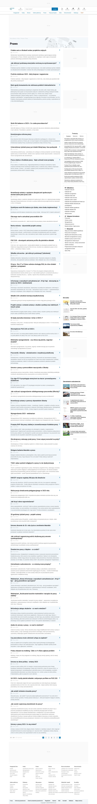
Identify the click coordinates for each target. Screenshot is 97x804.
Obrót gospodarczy (14, 771)
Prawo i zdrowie (39, 778)
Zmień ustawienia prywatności (35, 800)
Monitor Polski (39, 786)
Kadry (23, 12)
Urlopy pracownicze (69, 224)
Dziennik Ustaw (39, 784)
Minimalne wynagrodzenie (66, 786)
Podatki (11, 768)
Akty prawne (38, 782)
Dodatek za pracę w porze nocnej (72, 238)
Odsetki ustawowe (65, 790)
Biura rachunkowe (65, 766)
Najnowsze (75, 136)
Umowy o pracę (68, 220)
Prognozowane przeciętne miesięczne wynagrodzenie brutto (74, 247)
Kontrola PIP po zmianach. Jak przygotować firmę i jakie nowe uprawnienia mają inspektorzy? (74, 150)
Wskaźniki (70, 229)
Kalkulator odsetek (52, 789)
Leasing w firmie (51, 775)
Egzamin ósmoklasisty (27, 794)
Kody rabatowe (77, 787)
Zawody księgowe (13, 775)
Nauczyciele (25, 787)
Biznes (28, 12)
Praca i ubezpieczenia (53, 771)
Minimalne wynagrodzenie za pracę (73, 236)
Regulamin (47, 800)
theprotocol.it (77, 792)
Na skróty (76, 782)
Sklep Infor (38, 776)
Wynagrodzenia (68, 222)
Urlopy (24, 773)
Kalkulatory (70, 188)
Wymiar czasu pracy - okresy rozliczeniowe (75, 242)
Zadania (11, 787)
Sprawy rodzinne (39, 768)
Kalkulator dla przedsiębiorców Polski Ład (74, 201)
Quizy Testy (67, 250)
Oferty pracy (76, 794)
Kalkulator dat (68, 191)
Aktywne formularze (73, 216)
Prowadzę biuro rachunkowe (67, 770)
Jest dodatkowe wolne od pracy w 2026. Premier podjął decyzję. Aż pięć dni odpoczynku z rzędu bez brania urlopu (73, 162)
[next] (60, 737)
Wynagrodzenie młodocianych (72, 240)
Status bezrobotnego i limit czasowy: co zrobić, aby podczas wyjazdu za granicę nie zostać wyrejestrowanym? (74, 154)
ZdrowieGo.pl (77, 784)
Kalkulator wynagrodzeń (70, 193)
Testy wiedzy (25, 795)
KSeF (82, 12)
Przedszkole (25, 784)
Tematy (22, 38)
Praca (37, 775)
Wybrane (81, 136)
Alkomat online (68, 213)
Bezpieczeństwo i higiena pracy (72, 226)
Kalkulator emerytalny (70, 211)
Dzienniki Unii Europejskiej (41, 789)
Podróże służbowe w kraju (66, 784)
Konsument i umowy (40, 771)
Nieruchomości (67, 12)
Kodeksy (37, 792)
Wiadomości (76, 768)
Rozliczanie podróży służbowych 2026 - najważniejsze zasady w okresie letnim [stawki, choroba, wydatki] (73, 177)
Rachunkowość (13, 770)
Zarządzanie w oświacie (28, 790)
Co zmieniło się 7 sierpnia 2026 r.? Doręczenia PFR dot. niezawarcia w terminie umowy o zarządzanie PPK (74, 158)
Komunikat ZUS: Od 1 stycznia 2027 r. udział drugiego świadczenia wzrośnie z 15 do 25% (74, 147)
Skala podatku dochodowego (67, 792)
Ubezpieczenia (26, 771)
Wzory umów (77, 789)
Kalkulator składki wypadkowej (72, 207)
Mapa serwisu (78, 800)
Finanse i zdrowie (52, 776)
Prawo (44, 12)
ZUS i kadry (12, 773)
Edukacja (76, 12)
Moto (60, 12)
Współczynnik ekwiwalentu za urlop (73, 234)
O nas (11, 800)
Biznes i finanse (51, 768)
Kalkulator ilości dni (52, 786)
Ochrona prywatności (20, 800)
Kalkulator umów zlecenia (71, 197)
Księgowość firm (14, 766)
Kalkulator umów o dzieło (71, 199)
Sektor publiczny (37, 12)
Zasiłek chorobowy (69, 244)
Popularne (68, 136)
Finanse (76, 771)
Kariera (54, 800)
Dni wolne (66, 298)
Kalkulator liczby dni (69, 189)
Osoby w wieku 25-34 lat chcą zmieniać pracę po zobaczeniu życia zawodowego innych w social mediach (73, 143)
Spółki (49, 770)
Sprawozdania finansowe (66, 775)
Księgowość (16, 12)
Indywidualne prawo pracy (28, 768)
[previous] (43, 737)
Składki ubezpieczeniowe (66, 787)
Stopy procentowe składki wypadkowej (74, 230)
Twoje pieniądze (53, 12)
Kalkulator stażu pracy (53, 790)
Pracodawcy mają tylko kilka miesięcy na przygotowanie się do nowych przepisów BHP (74, 139)
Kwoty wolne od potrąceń (71, 232)
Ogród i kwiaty (77, 775)
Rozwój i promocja (14, 789)
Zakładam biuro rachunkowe (67, 768)
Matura (24, 792)
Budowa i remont (77, 773)
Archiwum (76, 786)
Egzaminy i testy (26, 789)
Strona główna (13, 38)
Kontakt (65, 800)
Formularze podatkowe (79, 790)
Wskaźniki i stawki (65, 782)
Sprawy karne (38, 770)
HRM (24, 776)
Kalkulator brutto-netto (70, 195)
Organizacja (12, 784)
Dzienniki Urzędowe (40, 787)
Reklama (71, 800)
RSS (59, 800)
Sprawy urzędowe (39, 773)
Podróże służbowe (65, 789)
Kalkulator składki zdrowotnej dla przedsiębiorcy (72, 204)
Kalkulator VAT (51, 787)
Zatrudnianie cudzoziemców (71, 381)
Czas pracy (67, 218)
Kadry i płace (12, 790)
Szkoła (24, 786)
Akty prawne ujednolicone (41, 790)
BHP (24, 775)
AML (62, 776)
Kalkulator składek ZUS (70, 209)
